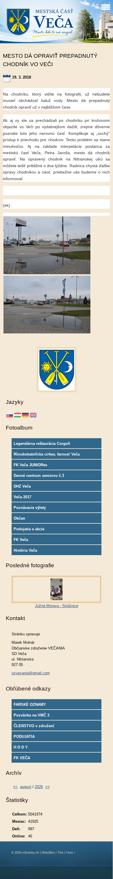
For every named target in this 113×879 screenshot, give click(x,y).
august (25, 787)
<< (15, 787)
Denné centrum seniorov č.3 (39, 475)
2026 (39, 787)
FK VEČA (22, 758)
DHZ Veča (22, 486)
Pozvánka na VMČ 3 (31, 715)
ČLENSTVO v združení (34, 726)
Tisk (60, 852)
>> (47, 787)
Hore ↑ (71, 852)
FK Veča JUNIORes (30, 465)
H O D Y (21, 747)
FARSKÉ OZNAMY (30, 704)
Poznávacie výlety (30, 507)
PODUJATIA (24, 736)
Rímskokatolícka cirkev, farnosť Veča (47, 454)
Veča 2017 (22, 497)
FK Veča (21, 540)
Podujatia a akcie (29, 529)
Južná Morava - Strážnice (56, 606)
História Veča (25, 550)
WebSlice (48, 852)
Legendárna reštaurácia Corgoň (42, 443)
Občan (19, 518)
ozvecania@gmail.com (31, 673)
